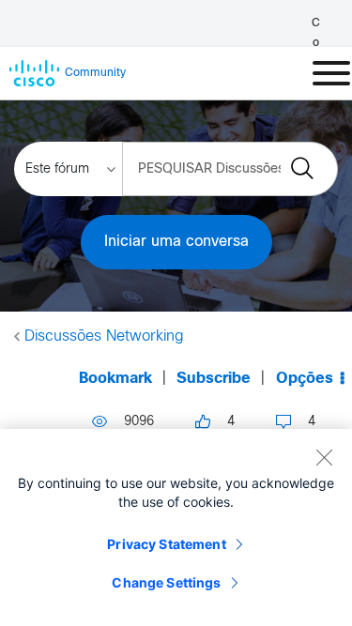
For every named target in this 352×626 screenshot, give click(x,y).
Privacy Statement (166, 544)
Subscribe (213, 379)
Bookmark (115, 379)
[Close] (323, 457)
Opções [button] (304, 379)
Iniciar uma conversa (176, 242)
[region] (176, 527)
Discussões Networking (104, 336)
